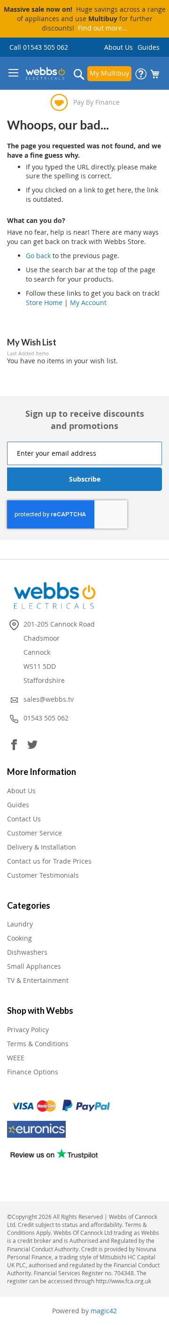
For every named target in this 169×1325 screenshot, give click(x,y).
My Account (88, 302)
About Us (118, 47)
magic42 (104, 1310)
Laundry (20, 923)
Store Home (44, 302)
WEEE (15, 1057)
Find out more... (103, 27)
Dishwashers (27, 952)
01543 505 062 (46, 717)
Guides (149, 47)
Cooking (19, 938)
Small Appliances (34, 966)
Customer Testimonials (43, 875)
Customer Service (34, 832)
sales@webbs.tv (48, 699)
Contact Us (24, 818)
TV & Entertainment (38, 980)
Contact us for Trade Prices (49, 861)
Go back (38, 255)
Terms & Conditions (38, 1043)
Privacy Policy (28, 1029)
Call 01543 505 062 (38, 47)
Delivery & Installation (41, 846)
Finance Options (32, 1071)
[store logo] (45, 73)
